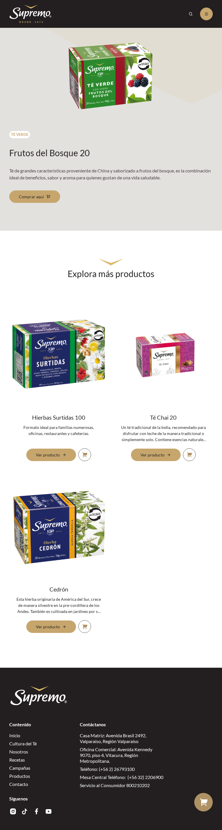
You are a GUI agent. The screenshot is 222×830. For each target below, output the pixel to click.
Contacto (18, 784)
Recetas (17, 759)
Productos (19, 776)
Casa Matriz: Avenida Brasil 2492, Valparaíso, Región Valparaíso (113, 738)
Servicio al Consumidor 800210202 (115, 785)
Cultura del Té (23, 743)
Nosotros (18, 751)
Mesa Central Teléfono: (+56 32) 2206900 (121, 777)
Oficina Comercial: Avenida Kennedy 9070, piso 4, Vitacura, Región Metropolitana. (116, 755)
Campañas (19, 768)
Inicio (14, 735)
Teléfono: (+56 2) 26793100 (107, 769)
